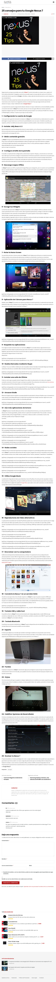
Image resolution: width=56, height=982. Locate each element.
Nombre (4, 859)
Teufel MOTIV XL (12, 921)
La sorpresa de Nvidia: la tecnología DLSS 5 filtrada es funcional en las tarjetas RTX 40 (30, 961)
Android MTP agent (6, 562)
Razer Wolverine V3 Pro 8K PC (16, 935)
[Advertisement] (28, 898)
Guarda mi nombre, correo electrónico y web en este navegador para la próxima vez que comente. (28, 872)
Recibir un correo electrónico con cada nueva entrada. (17, 879)
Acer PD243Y (11, 928)
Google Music (24, 482)
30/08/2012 (13, 14)
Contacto (41, 977)
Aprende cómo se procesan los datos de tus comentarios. (39, 886)
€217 (42, 937)
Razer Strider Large (13, 941)
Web (30, 865)
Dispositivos (8, 7)
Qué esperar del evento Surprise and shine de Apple (21, 967)
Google (10, 769)
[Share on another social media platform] (53, 59)
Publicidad (14, 977)
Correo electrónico (7, 865)
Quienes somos (5, 977)
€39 (43, 943)
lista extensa (50, 382)
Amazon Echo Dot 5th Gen (15, 915)
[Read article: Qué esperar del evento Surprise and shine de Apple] (5, 969)
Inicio (3, 7)
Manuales (27, 14)
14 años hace (12, 808)
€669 (39, 923)
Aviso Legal (34, 977)
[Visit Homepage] (8, 2)
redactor (6, 14)
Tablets (33, 14)
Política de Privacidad (24, 977)
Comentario (6, 840)
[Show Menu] (53, 2)
